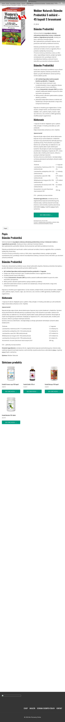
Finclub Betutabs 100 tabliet (9, 415)
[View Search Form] (61, 3)
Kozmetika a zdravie (51, 222)
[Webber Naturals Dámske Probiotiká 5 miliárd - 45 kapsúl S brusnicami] (14, 26)
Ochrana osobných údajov (46, 708)
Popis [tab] (5, 228)
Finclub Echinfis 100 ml (29, 384)
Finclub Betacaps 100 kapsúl (51, 384)
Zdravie (51, 223)
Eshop (26, 708)
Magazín (32, 708)
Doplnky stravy (42, 222)
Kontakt (59, 708)
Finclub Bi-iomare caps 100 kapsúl (10, 384)
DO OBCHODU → (46, 215)
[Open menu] (58, 3)
